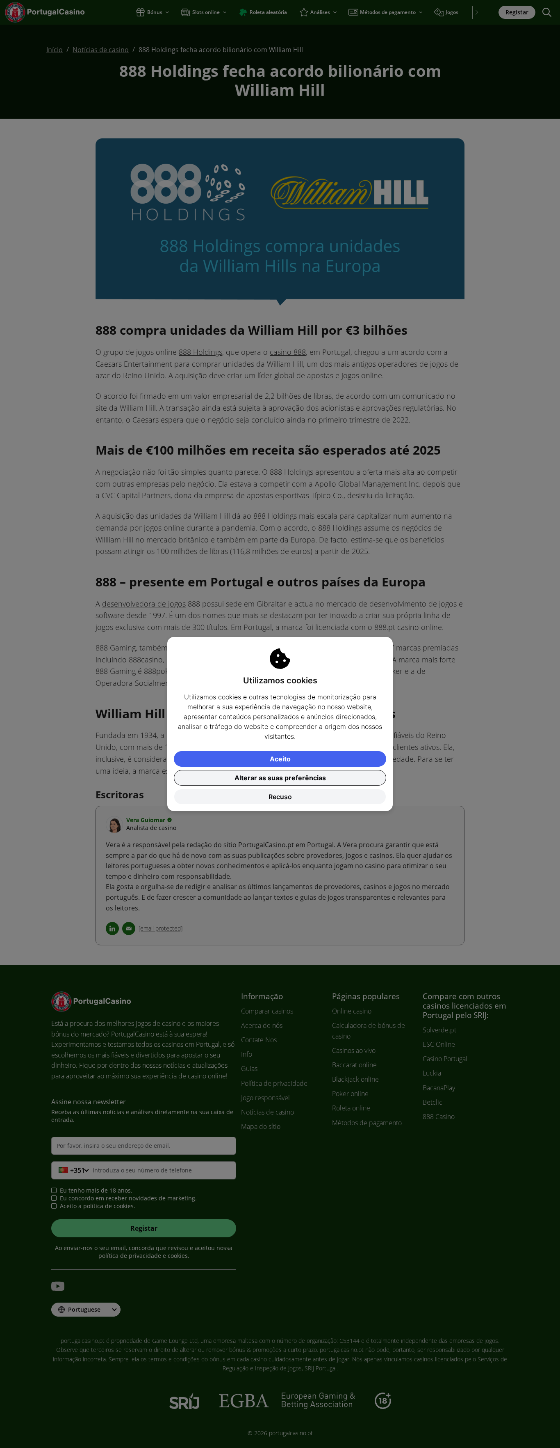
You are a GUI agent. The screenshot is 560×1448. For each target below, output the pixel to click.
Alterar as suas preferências (280, 778)
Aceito (280, 759)
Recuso (280, 797)
